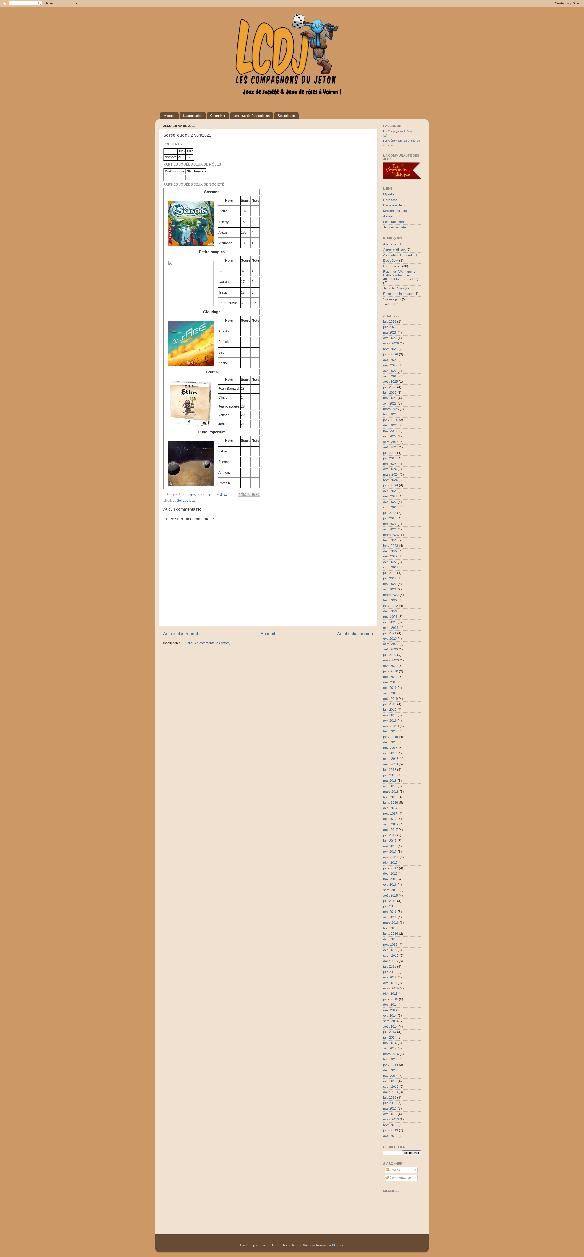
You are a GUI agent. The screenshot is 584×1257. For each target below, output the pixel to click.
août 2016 (390, 895)
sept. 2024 (391, 442)
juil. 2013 (389, 1097)
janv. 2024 (390, 485)
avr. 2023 (390, 529)
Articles (394, 1170)
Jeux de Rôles (393, 288)
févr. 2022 (390, 600)
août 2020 (390, 649)
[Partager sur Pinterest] (258, 494)
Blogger (337, 1245)
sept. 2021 (391, 627)
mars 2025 (391, 409)
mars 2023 (391, 534)
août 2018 (390, 764)
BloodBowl (390, 260)
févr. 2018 (390, 797)
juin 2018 (389, 775)
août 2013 (390, 1092)
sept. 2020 (391, 644)
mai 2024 (390, 463)
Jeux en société (394, 227)
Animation (390, 244)
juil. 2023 (389, 513)
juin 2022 (389, 578)
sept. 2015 (391, 955)
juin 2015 (389, 972)
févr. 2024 (390, 480)
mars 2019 (391, 726)
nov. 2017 (390, 813)
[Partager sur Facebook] (253, 494)
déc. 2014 (390, 1004)
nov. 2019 (390, 682)
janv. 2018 (390, 802)
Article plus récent (180, 633)
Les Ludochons (394, 222)
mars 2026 (391, 343)
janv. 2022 (390, 605)
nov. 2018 (390, 747)
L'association (192, 116)
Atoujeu (388, 216)
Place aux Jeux (394, 205)
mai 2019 (390, 715)
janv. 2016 (390, 933)
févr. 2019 (390, 731)
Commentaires (400, 1177)
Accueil (169, 116)
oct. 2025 (390, 371)
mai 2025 (390, 398)
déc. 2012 (390, 1136)
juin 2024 (389, 458)
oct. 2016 (390, 884)
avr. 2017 (390, 851)
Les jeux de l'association (251, 116)
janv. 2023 (390, 545)
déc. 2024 (390, 425)
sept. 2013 (391, 1086)
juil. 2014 (389, 1032)
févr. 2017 (390, 862)
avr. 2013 (390, 1114)
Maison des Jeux (395, 211)
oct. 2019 (390, 687)
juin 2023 (389, 518)
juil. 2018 (389, 769)
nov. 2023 (390, 496)
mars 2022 (391, 595)
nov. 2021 (390, 616)
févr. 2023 (390, 540)
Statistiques (286, 116)
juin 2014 (389, 1037)
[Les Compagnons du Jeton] (385, 136)
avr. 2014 (390, 1048)
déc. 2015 (390, 939)
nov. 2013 (390, 1076)
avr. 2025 (390, 403)
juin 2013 (389, 1103)
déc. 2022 (390, 551)
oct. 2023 (390, 502)
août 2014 (390, 1026)
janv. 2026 (390, 354)
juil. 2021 (389, 633)
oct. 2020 (390, 638)
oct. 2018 (390, 753)
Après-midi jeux (394, 249)
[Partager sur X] (249, 494)
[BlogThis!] (244, 494)
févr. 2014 (390, 1059)
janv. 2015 (390, 999)
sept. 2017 (391, 824)
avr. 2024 (390, 469)
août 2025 (390, 381)
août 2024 (390, 447)
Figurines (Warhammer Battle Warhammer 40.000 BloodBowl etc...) (400, 275)
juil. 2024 (389, 453)
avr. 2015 (390, 983)
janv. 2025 (390, 420)
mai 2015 (390, 977)
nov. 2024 (390, 431)
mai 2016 (390, 911)
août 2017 (390, 829)
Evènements (392, 266)
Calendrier (217, 116)
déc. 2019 (390, 676)
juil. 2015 (389, 966)
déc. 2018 (390, 742)
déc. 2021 (390, 611)
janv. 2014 (390, 1065)
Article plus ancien (355, 633)
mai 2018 (390, 780)
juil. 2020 (389, 655)
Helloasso (390, 200)
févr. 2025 (390, 414)
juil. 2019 (389, 704)
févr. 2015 (390, 993)
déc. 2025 (390, 360)
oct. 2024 (390, 436)
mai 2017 (390, 846)
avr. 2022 (390, 589)
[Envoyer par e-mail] (240, 494)
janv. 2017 (390, 868)
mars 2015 (391, 988)
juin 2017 (389, 840)
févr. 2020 (390, 666)
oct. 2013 (390, 1081)
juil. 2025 (389, 387)
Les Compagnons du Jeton (398, 131)
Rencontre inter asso (398, 293)
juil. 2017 (389, 835)
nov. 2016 (390, 879)
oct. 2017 (390, 818)
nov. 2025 (390, 365)
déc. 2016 (390, 873)
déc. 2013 (390, 1070)
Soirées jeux (186, 500)
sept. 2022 (391, 567)
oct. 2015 (390, 950)
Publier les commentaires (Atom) (207, 643)
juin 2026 (389, 327)
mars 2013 (391, 1119)
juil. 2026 (389, 321)
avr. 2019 (390, 720)
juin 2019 (389, 709)
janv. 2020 (390, 671)
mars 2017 (391, 857)
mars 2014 (391, 1054)
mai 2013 (390, 1108)
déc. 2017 (390, 808)
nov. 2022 (390, 556)
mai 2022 (390, 584)
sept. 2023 (391, 507)
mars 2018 (391, 791)
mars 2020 (391, 660)
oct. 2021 (390, 622)
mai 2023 (390, 524)
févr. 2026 (390, 349)
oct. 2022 (390, 562)
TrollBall (389, 304)
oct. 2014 (390, 1015)
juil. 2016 (389, 901)
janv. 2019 (390, 737)
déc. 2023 (390, 491)
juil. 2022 (389, 573)
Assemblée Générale (398, 255)
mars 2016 (391, 922)
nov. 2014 (390, 1010)
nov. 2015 (390, 944)
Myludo (388, 194)
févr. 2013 (390, 1125)
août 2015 (390, 961)
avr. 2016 (390, 917)
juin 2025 (389, 392)
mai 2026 (390, 332)
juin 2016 (389, 906)
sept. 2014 (391, 1021)
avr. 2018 (390, 786)
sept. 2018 (391, 758)
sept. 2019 (391, 693)
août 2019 (390, 698)
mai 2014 (390, 1043)
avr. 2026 (390, 338)
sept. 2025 (391, 376)
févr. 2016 (390, 928)
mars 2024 (391, 474)
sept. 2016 (391, 890)
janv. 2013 (390, 1130)
